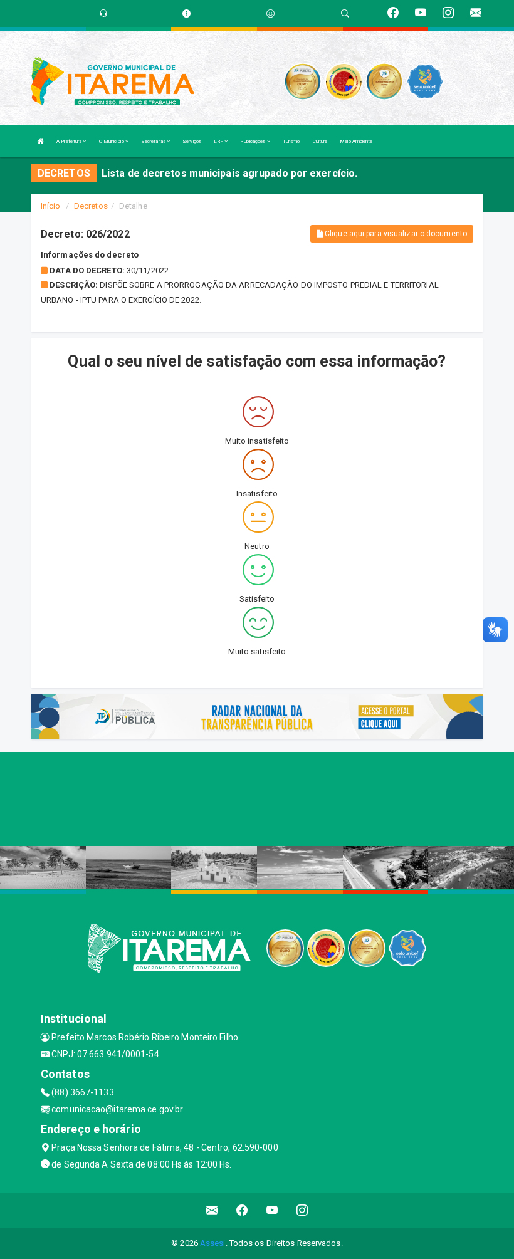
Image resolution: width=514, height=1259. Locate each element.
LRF (219, 141)
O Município (112, 141)
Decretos (91, 206)
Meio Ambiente (356, 141)
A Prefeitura (69, 141)
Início (51, 206)
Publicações (253, 141)
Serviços (191, 141)
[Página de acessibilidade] (270, 13)
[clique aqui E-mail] (212, 1210)
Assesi (213, 1243)
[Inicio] (40, 141)
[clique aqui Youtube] (272, 1210)
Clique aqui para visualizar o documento (395, 233)
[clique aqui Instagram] (302, 1210)
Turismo (291, 141)
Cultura (320, 141)
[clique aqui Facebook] (242, 1210)
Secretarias (154, 141)
